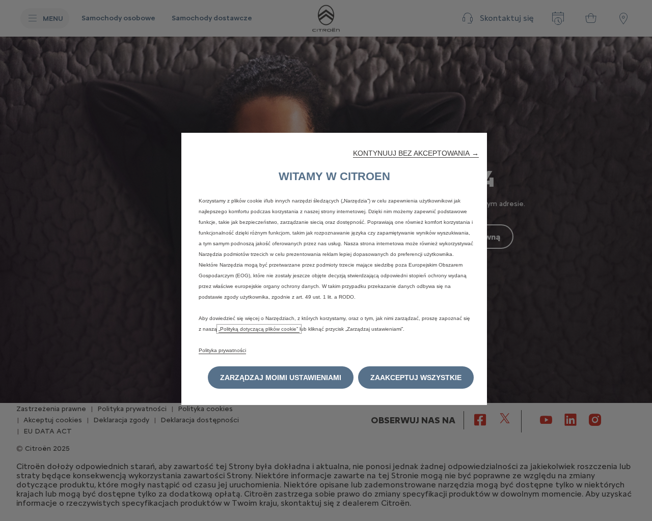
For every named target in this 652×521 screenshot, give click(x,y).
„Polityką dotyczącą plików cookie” (259, 329)
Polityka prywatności (222, 350)
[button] (416, 153)
